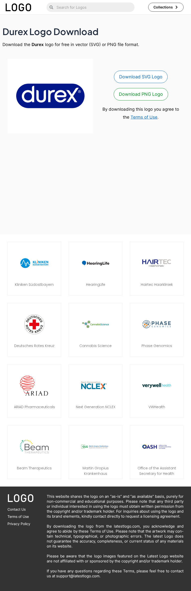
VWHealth (156, 406)
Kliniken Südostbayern (34, 284)
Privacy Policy (18, 524)
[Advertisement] (95, 185)
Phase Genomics (157, 345)
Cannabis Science (95, 345)
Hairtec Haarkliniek (157, 284)
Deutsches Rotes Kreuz (34, 345)
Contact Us (16, 509)
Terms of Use (144, 117)
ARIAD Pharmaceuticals (34, 406)
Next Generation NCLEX (95, 406)
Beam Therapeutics (34, 468)
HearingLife (95, 284)
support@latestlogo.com (77, 576)
